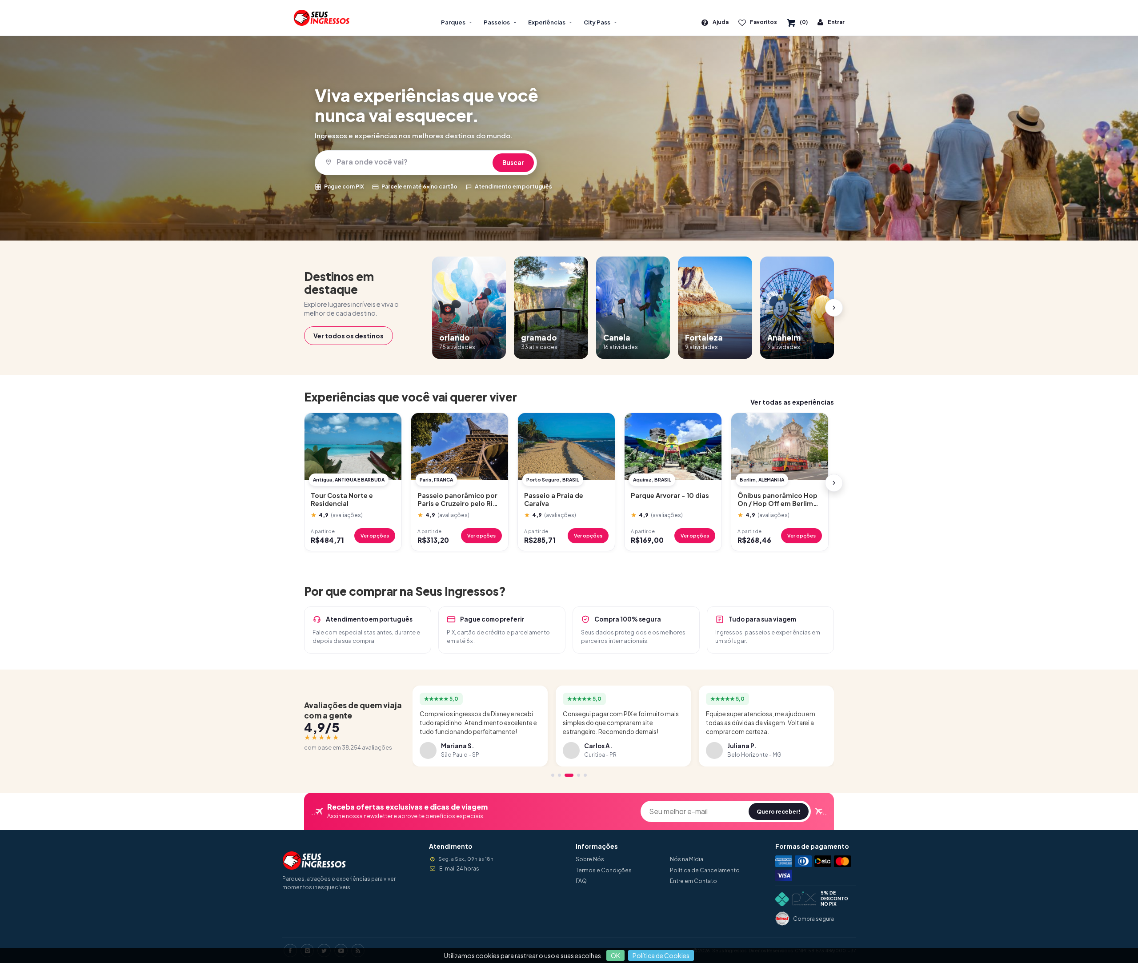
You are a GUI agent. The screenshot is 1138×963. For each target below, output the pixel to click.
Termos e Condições (604, 870)
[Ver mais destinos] (834, 308)
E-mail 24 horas (458, 868)
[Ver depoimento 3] (569, 775)
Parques (453, 22)
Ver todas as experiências (792, 402)
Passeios (497, 22)
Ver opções (375, 535)
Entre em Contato (693, 881)
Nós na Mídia (686, 859)
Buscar (513, 162)
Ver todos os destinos (348, 336)
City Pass (597, 22)
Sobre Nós (590, 859)
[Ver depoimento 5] (585, 775)
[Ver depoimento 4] (578, 775)
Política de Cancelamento (705, 870)
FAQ (581, 881)
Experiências (546, 22)
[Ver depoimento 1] (552, 775)
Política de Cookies (661, 955)
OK (615, 955)
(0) (804, 22)
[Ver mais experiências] (834, 483)
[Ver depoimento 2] (559, 775)
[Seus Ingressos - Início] (324, 18)
